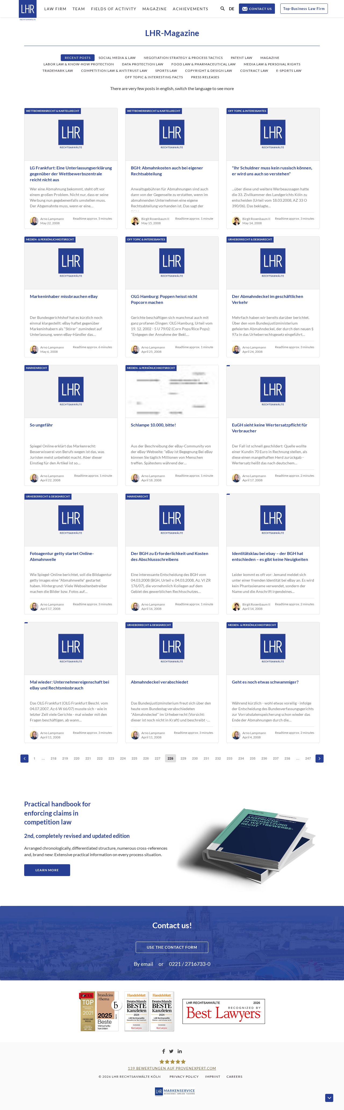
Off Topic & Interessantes (247, 110)
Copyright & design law (208, 71)
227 (157, 758)
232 (218, 758)
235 (253, 758)
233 (229, 758)
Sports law (166, 71)
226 (146, 758)
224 (123, 758)
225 (134, 758)
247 (308, 758)
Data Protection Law (142, 64)
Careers (234, 1077)
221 (88, 758)
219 (65, 758)
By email (143, 964)
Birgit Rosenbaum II (155, 219)
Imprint (212, 1077)
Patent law (241, 58)
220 (77, 758)
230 (195, 758)
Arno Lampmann (52, 219)
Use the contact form (172, 947)
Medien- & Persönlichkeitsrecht (50, 239)
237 (276, 758)
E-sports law (289, 71)
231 (206, 758)
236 (264, 758)
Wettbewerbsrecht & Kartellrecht (52, 110)
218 (53, 758)
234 (241, 758)
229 (183, 758)
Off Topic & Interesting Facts (154, 77)
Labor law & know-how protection (79, 64)
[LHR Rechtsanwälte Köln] (28, 10)
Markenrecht (36, 367)
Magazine (270, 58)
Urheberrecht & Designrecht (250, 239)
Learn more (47, 870)
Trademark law (57, 71)
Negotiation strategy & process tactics (183, 58)
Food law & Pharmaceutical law (203, 64)
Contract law (254, 71)
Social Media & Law (117, 58)
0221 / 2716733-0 (189, 964)
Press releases (205, 77)
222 (100, 758)
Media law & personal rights (272, 64)
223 (111, 758)
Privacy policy (184, 1077)
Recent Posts (78, 58)
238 (287, 758)
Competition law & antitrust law (114, 71)
